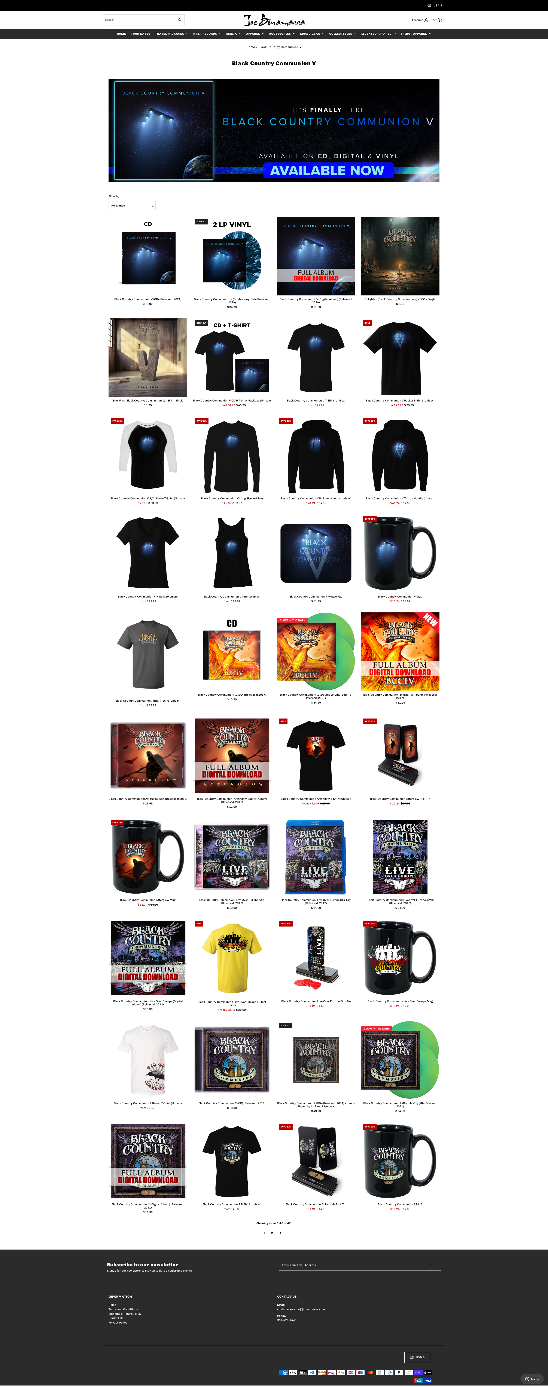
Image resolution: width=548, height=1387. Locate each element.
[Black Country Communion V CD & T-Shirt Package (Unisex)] (232, 357)
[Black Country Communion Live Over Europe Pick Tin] (316, 958)
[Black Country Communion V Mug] (400, 553)
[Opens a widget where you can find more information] (532, 1379)
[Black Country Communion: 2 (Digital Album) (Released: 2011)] (148, 1161)
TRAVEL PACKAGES (169, 33)
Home (251, 47)
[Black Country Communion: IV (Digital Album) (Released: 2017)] (400, 651)
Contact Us (116, 1318)
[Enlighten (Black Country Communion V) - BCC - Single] (400, 256)
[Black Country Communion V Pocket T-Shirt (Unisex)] (400, 357)
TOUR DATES (140, 33)
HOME (121, 33)
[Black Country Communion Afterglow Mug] (148, 857)
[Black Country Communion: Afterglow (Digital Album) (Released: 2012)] (232, 755)
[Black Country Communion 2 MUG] (400, 1161)
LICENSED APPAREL (376, 33)
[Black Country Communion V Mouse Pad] (316, 553)
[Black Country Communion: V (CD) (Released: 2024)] (148, 256)
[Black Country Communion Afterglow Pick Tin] (400, 755)
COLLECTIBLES (340, 33)
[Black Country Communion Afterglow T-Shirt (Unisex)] (316, 755)
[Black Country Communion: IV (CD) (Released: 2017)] (232, 651)
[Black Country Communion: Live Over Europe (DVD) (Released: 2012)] (400, 857)
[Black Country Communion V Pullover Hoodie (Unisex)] (316, 455)
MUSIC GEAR (310, 33)
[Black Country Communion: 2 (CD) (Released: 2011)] (232, 1060)
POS (163, 1381)
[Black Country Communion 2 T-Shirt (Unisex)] (232, 1161)
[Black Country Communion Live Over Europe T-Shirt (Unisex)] (232, 958)
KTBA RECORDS (205, 33)
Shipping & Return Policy (125, 1313)
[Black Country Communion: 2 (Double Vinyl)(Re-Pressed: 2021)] (400, 1060)
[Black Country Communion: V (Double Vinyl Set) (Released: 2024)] (232, 256)
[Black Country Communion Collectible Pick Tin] (316, 1161)
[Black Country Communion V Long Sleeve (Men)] (232, 455)
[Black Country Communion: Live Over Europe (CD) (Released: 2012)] (232, 857)
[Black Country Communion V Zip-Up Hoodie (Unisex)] (400, 455)
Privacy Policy (118, 1322)
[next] (281, 1233)
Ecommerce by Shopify (187, 1381)
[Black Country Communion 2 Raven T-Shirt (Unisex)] (148, 1060)
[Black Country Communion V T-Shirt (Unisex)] (316, 357)
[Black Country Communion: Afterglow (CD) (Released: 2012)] (148, 755)
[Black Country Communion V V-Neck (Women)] (148, 553)
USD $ (437, 5)
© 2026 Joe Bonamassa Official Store (133, 1381)
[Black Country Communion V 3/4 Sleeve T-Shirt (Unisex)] (148, 455)
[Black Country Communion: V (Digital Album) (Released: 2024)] (316, 256)
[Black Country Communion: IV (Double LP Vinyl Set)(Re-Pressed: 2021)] (316, 651)
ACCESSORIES (280, 33)
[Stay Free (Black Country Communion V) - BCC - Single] (148, 357)
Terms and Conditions (123, 1309)
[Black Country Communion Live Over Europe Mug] (400, 958)
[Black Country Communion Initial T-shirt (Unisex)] (148, 654)
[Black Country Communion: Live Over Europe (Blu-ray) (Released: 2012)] (316, 857)
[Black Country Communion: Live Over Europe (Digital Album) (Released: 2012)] (148, 958)
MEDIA (231, 33)
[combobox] (138, 20)
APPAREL (253, 33)
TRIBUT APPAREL (414, 33)
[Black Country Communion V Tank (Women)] (232, 553)
